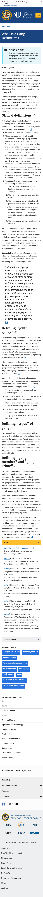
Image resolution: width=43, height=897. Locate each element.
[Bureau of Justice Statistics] (21, 828)
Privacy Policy (6, 863)
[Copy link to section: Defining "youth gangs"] (14, 332)
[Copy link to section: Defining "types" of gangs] (12, 427)
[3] (25, 357)
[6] (32, 537)
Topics (8, 26)
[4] (19, 373)
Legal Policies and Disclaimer (11, 868)
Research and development (13, 685)
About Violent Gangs (18, 548)
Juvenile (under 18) (30, 652)
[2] (6, 322)
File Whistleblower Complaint (11, 853)
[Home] (23, 15)
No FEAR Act (5, 873)
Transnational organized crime (15, 663)
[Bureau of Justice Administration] (8, 826)
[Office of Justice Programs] (7, 15)
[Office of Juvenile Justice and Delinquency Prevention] (8, 835)
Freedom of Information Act (11, 878)
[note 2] (7, 558)
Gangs (19, 674)
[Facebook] (4, 804)
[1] (31, 129)
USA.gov (4, 883)
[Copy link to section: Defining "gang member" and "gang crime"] (14, 465)
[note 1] (7, 548)
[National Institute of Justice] (35, 826)
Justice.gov (5, 888)
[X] (11, 804)
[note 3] (7, 569)
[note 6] (7, 614)
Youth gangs (24, 668)
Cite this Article (10, 640)
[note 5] (7, 601)
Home (3, 26)
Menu (38, 15)
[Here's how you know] (21, 3)
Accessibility (5, 848)
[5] (34, 387)
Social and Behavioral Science (15, 680)
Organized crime (9, 668)
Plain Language (6, 858)
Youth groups (8, 674)
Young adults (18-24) (11, 652)
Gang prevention (9, 657)
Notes (6, 542)
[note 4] (7, 585)
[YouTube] (17, 804)
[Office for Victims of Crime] (21, 834)
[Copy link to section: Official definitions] (33, 115)
